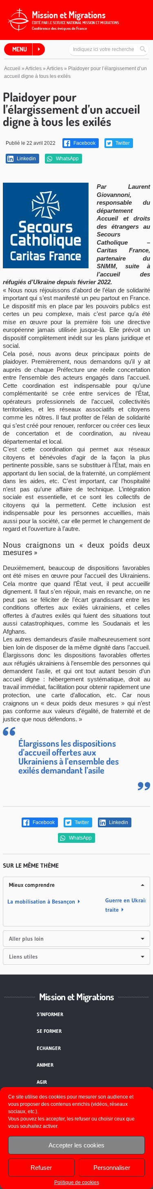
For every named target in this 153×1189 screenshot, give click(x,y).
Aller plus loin (26, 938)
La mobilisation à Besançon (41, 901)
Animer (45, 1065)
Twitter (122, 143)
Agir (42, 1082)
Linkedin (26, 158)
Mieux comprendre (32, 884)
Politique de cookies (76, 1182)
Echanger (49, 1048)
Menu (19, 49)
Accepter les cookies (76, 1145)
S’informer (50, 1014)
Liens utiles (23, 956)
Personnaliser (111, 1167)
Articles (33, 68)
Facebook (83, 143)
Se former (49, 1031)
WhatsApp (67, 158)
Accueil (12, 68)
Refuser (41, 1167)
